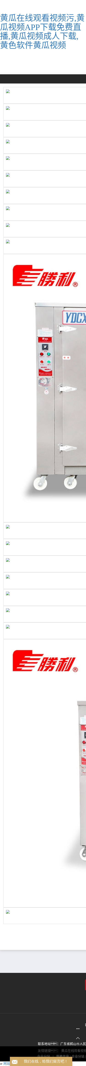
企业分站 (78, 1056)
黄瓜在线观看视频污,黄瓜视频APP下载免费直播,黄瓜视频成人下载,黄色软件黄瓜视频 (42, 32)
